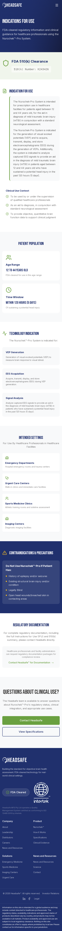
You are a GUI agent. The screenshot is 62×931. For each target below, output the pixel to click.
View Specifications (31, 731)
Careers (6, 842)
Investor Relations (50, 893)
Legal (36, 898)
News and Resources (12, 848)
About (5, 827)
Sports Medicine (10, 867)
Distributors (7, 837)
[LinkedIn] (24, 898)
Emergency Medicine (12, 862)
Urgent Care (8, 877)
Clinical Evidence (41, 842)
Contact (37, 872)
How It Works (39, 832)
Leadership (7, 832)
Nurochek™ (38, 827)
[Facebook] (29, 898)
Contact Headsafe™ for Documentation (31, 662)
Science (37, 867)
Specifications (40, 837)
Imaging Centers (10, 872)
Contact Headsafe (31, 720)
